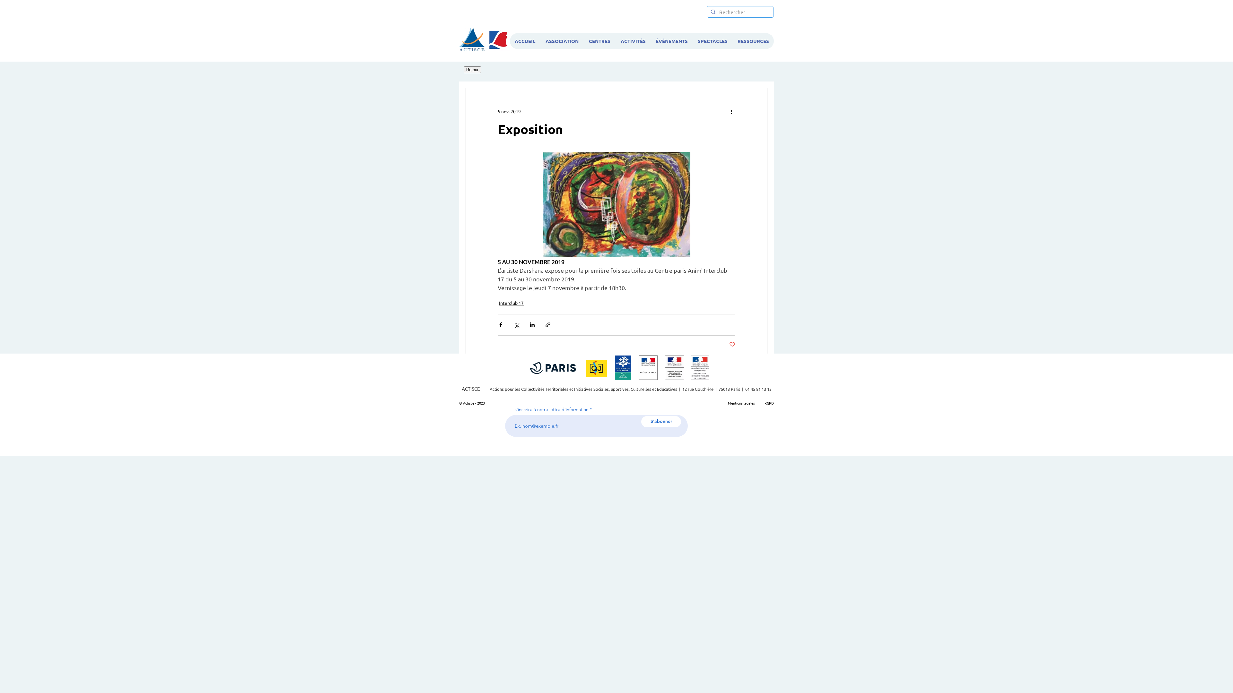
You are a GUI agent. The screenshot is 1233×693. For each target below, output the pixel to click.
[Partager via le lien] (548, 325)
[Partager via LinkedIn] (532, 325)
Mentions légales (741, 403)
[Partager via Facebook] (501, 325)
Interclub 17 (511, 303)
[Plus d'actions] (731, 111)
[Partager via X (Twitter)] (516, 325)
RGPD (769, 403)
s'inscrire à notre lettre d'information (552, 409)
